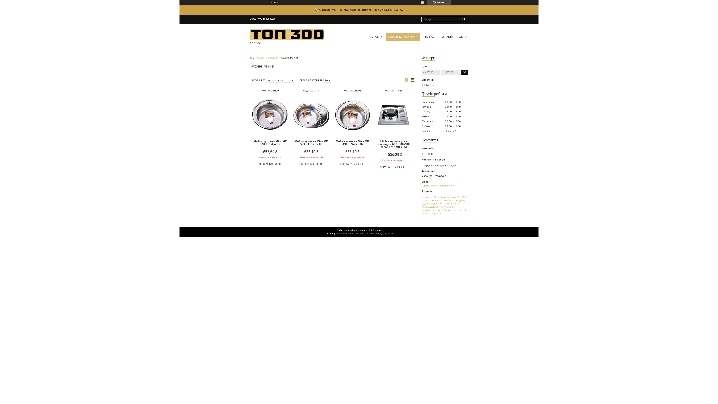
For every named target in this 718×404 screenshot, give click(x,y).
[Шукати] (464, 19)
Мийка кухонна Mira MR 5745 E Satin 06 (311, 143)
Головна (376, 37)
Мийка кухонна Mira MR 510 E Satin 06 (270, 143)
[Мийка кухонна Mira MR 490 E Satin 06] (352, 115)
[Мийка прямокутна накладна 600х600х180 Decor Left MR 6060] (393, 115)
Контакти (446, 37)
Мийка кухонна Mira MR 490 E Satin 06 (352, 143)
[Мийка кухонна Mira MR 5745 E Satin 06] (311, 115)
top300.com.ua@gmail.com (438, 186)
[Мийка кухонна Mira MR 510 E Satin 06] (270, 115)
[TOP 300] (287, 34)
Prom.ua (376, 230)
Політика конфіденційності (379, 233)
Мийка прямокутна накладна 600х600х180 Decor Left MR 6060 (394, 144)
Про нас (429, 37)
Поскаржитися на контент (349, 233)
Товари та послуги (401, 37)
